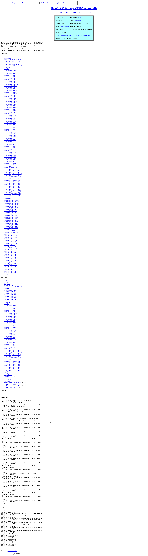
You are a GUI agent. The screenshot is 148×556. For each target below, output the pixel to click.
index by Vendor (34, 3)
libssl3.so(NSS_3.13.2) (10, 243)
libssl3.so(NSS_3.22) (10, 255)
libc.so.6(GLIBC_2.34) (10, 297)
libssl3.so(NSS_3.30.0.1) (11, 265)
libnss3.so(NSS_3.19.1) (10, 112)
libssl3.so (6, 234)
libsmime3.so (7, 198)
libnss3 (6, 56)
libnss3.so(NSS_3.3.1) (10, 121)
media (79, 13)
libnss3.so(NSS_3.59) (10, 146)
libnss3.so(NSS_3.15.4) (10, 104)
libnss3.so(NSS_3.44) (10, 133)
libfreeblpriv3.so (8, 62)
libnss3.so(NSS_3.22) (10, 118)
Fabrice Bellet (4, 554)
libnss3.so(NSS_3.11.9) (10, 79)
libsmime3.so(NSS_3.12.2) (11, 203)
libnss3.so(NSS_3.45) (10, 135)
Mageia (79, 17)
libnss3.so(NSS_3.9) (9, 161)
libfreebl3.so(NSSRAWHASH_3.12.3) (14, 59)
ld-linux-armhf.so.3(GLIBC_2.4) (13, 287)
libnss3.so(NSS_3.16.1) (10, 106)
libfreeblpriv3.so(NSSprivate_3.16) (13, 66)
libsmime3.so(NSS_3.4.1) (11, 217)
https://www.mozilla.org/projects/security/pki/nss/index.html (74, 35)
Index (3, 3)
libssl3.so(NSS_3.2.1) (10, 251)
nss (5, 378)
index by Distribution (22, 3)
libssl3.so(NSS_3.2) (9, 249)
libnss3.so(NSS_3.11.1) (10, 75)
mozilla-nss (7, 274)
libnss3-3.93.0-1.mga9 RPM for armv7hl (74, 8)
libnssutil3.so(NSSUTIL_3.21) (12, 183)
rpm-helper (7, 381)
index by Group (11, 3)
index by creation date (46, 3)
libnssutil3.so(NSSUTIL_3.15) (12, 180)
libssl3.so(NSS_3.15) (10, 246)
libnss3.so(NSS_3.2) (9, 113)
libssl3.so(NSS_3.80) (10, 272)
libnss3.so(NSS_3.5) (9, 138)
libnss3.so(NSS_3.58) (10, 144)
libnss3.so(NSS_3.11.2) (10, 76)
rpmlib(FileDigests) (9, 384)
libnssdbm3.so (8, 166)
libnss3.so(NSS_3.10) (10, 70)
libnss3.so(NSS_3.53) (10, 141)
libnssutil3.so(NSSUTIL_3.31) (12, 187)
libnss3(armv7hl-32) (9, 67)
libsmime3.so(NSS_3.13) (11, 204)
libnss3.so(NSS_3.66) (10, 152)
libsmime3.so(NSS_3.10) (11, 200)
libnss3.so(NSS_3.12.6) (10, 90)
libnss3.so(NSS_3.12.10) (11, 84)
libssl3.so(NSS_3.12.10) (10, 238)
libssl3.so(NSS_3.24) (10, 258)
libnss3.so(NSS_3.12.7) (10, 92)
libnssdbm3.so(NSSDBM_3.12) (12, 167)
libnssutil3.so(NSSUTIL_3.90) (12, 197)
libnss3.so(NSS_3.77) (10, 157)
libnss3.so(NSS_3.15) (10, 103)
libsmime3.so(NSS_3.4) (10, 215)
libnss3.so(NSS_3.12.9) (10, 93)
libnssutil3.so (7, 169)
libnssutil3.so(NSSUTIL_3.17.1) (13, 181)
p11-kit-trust (7, 379)
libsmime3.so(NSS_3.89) (11, 225)
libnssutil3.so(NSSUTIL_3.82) (12, 195)
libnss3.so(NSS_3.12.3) (10, 86)
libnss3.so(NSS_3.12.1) (10, 83)
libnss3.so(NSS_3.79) (10, 158)
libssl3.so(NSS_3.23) (10, 257)
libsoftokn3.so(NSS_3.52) (11, 232)
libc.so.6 (6, 288)
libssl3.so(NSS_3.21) (10, 254)
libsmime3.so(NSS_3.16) (11, 208)
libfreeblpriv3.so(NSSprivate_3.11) (13, 64)
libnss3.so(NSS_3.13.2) (10, 96)
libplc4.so (6, 372)
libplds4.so (7, 373)
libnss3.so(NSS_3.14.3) (10, 101)
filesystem (7, 284)
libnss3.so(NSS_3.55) (10, 143)
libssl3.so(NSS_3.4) (9, 268)
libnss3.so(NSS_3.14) (10, 98)
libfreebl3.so (7, 58)
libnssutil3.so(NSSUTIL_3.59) (12, 194)
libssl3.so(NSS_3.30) (10, 263)
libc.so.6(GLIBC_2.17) (10, 291)
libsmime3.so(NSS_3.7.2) (11, 221)
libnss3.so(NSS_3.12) (10, 81)
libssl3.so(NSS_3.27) (10, 260)
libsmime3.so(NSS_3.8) (10, 223)
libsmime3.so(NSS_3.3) (10, 214)
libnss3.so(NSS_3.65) (10, 150)
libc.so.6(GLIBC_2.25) (10, 293)
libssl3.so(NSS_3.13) (10, 241)
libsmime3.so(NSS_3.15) (11, 206)
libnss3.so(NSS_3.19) (10, 110)
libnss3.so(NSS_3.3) (9, 120)
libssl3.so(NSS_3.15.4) (10, 248)
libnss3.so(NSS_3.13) (10, 95)
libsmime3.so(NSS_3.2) (10, 211)
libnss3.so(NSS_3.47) (10, 137)
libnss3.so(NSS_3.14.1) (10, 99)
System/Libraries (64, 26)
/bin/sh (6, 281)
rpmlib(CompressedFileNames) (12, 382)
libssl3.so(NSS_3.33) (10, 266)
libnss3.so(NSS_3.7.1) (10, 155)
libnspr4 (6, 301)
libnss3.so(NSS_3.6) (9, 147)
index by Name (57, 3)
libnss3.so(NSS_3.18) (10, 109)
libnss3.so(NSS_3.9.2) (10, 163)
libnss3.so (6, 69)
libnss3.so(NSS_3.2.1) (10, 115)
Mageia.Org (78, 20)
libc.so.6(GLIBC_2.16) (10, 290)
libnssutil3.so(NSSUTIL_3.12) (12, 170)
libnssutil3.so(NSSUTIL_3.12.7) (13, 175)
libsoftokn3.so (8, 229)
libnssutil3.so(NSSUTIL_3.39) (12, 192)
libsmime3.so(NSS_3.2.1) (11, 212)
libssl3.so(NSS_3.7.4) (10, 269)
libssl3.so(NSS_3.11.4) (10, 235)
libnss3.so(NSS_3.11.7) (10, 78)
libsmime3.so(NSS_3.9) (10, 226)
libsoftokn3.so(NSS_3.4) (11, 231)
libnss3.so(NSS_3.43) (10, 132)
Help (70, 3)
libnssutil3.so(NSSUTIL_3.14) (12, 178)
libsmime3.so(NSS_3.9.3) (11, 228)
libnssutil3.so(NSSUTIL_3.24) (12, 184)
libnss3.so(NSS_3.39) (10, 129)
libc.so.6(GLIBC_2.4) (10, 299)
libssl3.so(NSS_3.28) (10, 262)
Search (74, 3)
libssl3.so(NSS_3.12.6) (10, 240)
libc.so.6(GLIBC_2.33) (10, 296)
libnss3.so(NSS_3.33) (10, 126)
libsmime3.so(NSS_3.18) (11, 209)
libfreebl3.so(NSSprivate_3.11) (12, 61)
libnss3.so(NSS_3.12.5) (10, 89)
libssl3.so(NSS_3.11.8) (10, 237)
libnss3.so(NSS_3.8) (9, 160)
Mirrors (65, 3)
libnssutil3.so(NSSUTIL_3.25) (12, 186)
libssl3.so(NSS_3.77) (10, 271)
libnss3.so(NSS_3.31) (10, 124)
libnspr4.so (7, 302)
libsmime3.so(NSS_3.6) (10, 218)
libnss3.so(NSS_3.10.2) (10, 72)
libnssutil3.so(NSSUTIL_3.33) (12, 189)
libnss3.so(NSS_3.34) (10, 127)
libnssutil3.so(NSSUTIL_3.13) (12, 177)
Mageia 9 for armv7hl (68, 13)
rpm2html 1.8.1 (12, 551)
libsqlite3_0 (7, 376)
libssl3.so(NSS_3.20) (10, 252)
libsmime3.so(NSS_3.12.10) (11, 201)
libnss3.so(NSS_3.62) (10, 149)
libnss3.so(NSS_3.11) (10, 73)
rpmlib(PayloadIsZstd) (10, 387)
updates (89, 13)
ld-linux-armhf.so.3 (9, 285)
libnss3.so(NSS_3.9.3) (10, 164)
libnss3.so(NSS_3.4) (9, 130)
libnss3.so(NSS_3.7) (9, 154)
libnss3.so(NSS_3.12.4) (10, 87)
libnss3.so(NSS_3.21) (10, 116)
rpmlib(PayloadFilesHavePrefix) (13, 385)
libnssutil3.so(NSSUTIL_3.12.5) (13, 174)
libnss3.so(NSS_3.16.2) (10, 107)
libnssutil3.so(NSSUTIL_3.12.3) (13, 172)
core (83, 13)
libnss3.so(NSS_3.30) (10, 123)
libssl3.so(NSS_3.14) (10, 245)
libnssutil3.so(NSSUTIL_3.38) (12, 191)
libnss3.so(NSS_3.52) (10, 140)
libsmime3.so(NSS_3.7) (10, 220)
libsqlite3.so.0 (8, 375)
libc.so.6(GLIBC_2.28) (10, 294)
